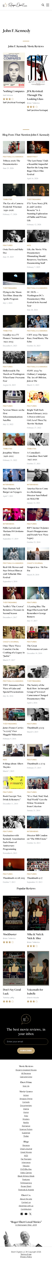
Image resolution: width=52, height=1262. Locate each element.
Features (26, 1179)
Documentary (26, 1105)
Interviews (26, 1162)
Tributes (26, 1166)
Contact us (26, 1202)
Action (26, 1095)
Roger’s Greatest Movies (26, 1070)
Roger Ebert (26, 1186)
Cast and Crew (26, 1077)
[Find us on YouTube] (26, 1214)
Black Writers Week (26, 1176)
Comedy (26, 1102)
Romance (26, 1126)
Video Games (26, 1173)
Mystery (26, 1119)
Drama (26, 1109)
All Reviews (26, 1073)
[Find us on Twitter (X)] (30, 1214)
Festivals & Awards (26, 1190)
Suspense (26, 1133)
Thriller (26, 1136)
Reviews (26, 1145)
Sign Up (26, 1086)
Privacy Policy (26, 1257)
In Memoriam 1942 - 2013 (26, 1225)
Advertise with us (26, 1206)
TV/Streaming (26, 1183)
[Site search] (43, 5)
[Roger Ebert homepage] (15, 5)
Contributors (26, 1209)
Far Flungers (26, 1159)
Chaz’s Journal (26, 1149)
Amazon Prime (26, 1099)
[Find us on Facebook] (22, 1214)
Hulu (26, 1116)
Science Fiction (26, 1129)
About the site (26, 1199)
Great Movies (26, 1152)
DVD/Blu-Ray (26, 1169)
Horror (26, 1112)
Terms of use (26, 1254)
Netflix (26, 1122)
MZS (26, 1156)
